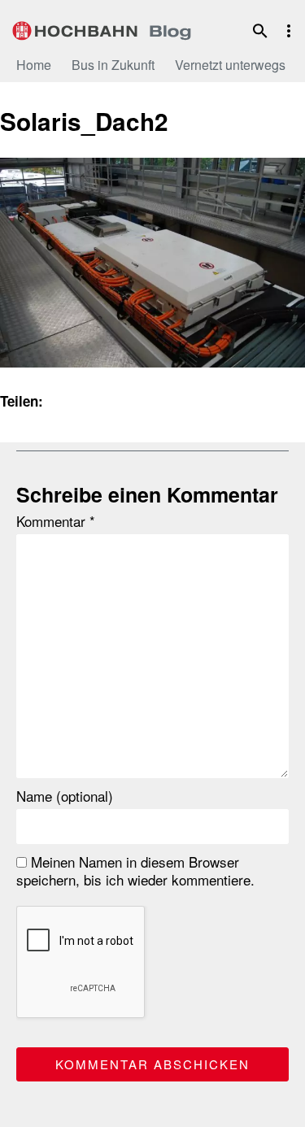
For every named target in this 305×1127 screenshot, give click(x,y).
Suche (260, 31)
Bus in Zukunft (113, 64)
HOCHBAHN (101, 28)
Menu (288, 31)
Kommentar (55, 521)
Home (33, 64)
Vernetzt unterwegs (230, 64)
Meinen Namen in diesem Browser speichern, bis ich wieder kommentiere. (135, 871)
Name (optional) (64, 796)
